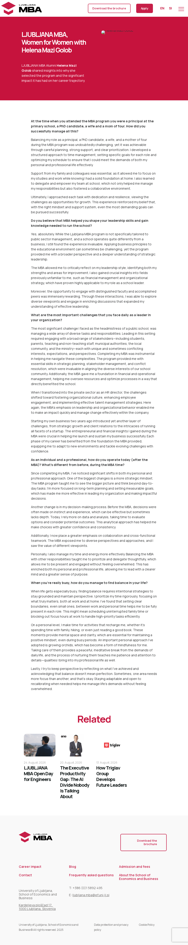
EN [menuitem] (162, 8)
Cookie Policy (147, 925)
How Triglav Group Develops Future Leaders (111, 776)
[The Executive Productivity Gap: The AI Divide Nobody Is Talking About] (76, 745)
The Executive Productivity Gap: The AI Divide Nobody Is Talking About (74, 782)
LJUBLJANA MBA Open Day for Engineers (38, 773)
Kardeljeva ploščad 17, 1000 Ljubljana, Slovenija (37, 907)
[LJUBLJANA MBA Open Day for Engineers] (39, 745)
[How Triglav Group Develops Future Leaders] (112, 745)
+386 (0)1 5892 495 (88, 888)
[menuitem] (162, 8)
